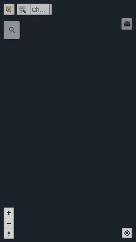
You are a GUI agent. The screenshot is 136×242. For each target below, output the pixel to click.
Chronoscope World (41, 9)
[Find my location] (127, 233)
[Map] (68, 121)
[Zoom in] (9, 213)
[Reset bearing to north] (9, 234)
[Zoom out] (9, 223)
